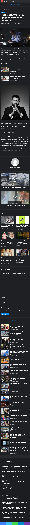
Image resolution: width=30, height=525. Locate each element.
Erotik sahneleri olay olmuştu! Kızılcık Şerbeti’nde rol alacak (21, 242)
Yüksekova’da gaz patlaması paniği (19, 383)
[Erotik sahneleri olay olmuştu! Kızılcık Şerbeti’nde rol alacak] (22, 236)
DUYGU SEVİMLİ (6, 23)
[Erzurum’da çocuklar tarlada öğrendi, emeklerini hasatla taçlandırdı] (5, 69)
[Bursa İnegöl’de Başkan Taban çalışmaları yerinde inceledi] (22, 252)
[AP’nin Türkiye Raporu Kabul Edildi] (5, 398)
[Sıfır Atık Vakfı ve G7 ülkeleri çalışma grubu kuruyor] (5, 404)
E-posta (3, 297)
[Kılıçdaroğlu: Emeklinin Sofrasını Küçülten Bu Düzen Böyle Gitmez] (5, 443)
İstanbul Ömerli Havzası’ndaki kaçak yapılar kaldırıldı (17, 332)
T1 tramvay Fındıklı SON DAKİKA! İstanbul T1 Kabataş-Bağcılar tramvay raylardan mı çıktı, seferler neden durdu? (19, 449)
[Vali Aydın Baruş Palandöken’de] (5, 392)
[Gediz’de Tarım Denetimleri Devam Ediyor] (5, 372)
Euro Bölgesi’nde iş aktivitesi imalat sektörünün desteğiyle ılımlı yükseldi (19, 352)
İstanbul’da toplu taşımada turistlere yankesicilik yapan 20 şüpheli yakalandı (18, 378)
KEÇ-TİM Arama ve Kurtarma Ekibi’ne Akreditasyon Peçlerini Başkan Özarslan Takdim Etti (18, 339)
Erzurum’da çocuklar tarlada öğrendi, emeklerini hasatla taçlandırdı (17, 69)
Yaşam (8, 9)
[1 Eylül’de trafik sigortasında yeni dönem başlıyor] (5, 429)
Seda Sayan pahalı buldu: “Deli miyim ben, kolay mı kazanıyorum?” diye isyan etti (7, 243)
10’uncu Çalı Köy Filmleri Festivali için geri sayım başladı (22, 227)
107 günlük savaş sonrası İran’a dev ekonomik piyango (19, 416)
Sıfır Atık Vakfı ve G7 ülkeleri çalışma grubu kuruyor (17, 403)
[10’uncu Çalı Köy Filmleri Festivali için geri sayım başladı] (22, 220)
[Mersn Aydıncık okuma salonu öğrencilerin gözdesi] (5, 78)
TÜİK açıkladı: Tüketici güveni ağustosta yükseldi (17, 358)
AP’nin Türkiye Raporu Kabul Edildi (18, 396)
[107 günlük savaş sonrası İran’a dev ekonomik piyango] (5, 417)
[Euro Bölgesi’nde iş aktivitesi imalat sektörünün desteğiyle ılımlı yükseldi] (5, 353)
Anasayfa (4, 9)
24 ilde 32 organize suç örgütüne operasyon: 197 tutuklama (18, 422)
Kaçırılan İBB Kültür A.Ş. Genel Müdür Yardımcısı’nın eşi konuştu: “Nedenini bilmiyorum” (19, 326)
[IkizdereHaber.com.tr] (15, 4)
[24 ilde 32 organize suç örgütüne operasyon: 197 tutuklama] (5, 423)
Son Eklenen (15, 320)
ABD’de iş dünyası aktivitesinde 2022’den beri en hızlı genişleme (18, 345)
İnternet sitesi (4, 302)
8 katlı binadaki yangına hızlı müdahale (7, 226)
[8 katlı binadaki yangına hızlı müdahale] (7, 220)
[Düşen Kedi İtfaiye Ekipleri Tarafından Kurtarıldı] (5, 411)
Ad (2, 292)
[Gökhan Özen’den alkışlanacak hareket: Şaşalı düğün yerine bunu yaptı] (7, 252)
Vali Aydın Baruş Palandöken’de (18, 390)
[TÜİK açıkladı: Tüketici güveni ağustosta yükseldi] (5, 360)
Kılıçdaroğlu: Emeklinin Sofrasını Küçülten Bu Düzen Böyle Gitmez (18, 441)
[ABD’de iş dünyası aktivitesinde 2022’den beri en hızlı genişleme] (5, 346)
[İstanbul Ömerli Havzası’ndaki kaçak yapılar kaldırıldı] (5, 333)
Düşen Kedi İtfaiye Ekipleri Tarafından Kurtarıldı (16, 409)
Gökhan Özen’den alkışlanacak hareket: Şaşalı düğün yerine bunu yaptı (7, 260)
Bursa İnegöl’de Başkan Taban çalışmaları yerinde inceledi (21, 259)
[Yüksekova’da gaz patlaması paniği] (5, 385)
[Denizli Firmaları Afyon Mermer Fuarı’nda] (5, 366)
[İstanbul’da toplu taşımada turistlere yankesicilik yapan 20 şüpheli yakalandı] (5, 379)
